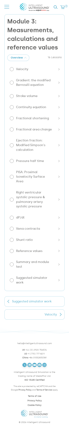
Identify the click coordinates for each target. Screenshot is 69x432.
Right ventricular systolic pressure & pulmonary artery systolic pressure (30, 199)
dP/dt (20, 217)
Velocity (22, 69)
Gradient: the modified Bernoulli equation (33, 82)
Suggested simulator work (31, 280)
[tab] (18, 57)
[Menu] (6, 10)
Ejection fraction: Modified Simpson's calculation (30, 145)
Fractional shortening (32, 118)
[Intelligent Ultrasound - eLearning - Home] (34, 12)
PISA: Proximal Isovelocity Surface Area (30, 176)
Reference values (29, 251)
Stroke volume (27, 96)
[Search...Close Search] (55, 7)
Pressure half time (30, 161)
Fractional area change (34, 129)
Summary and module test (32, 264)
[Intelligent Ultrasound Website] (34, 414)
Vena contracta (28, 228)
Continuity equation (31, 107)
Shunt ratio (24, 240)
